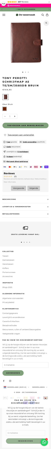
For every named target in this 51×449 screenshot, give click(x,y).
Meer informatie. (10, 182)
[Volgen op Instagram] (10, 381)
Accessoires (7, 276)
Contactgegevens (10, 313)
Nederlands (38, 387)
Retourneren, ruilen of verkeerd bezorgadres (21, 329)
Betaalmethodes (9, 325)
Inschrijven (25, 440)
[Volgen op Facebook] (3, 381)
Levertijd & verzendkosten (13, 317)
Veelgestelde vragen (11, 334)
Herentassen (7, 264)
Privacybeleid (8, 302)
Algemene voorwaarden (12, 298)
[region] (25, 232)
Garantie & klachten (10, 321)
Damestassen (8, 260)
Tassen (5, 256)
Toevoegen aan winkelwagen (25, 125)
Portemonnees (8, 272)
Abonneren (13, 373)
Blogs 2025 (7, 287)
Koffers (5, 268)
